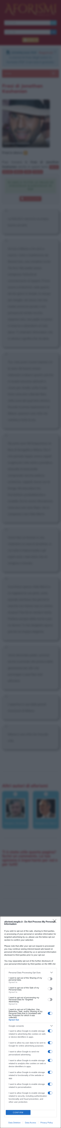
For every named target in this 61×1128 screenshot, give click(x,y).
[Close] (55, 922)
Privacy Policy (46, 1122)
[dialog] (30, 1022)
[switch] (50, 978)
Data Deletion (14, 1122)
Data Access (30, 1122)
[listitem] (30, 972)
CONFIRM (18, 1112)
